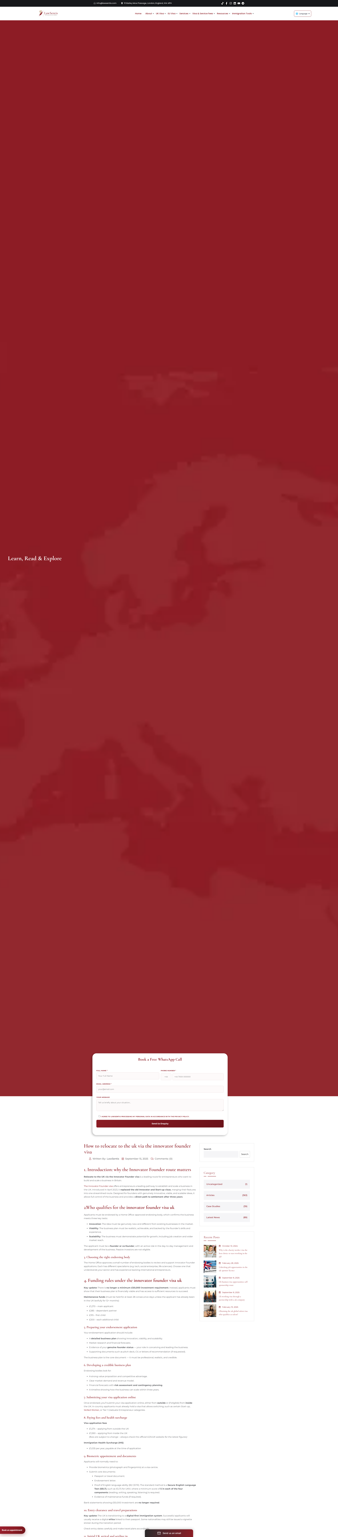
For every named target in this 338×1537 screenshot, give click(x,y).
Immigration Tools (242, 13)
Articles (226, 1195)
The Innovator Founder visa (98, 1186)
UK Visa (160, 13)
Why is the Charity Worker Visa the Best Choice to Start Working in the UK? (233, 1253)
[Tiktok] (222, 3)
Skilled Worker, (92, 1410)
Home (138, 13)
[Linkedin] (234, 3)
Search (207, 1149)
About (148, 13)
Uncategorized (226, 1184)
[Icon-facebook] (226, 3)
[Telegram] (243, 3)
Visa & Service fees (202, 13)
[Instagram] (230, 3)
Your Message (103, 1097)
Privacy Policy (182, 1116)
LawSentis (113, 1158)
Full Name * (102, 1071)
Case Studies (226, 1206)
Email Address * (104, 1084)
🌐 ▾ (302, 14)
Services (183, 13)
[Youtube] (239, 3)
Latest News (226, 1217)
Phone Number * (168, 1071)
